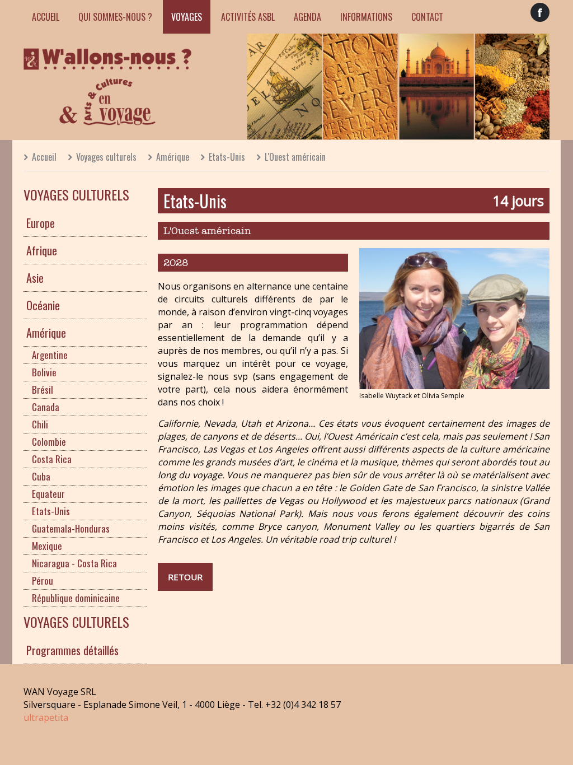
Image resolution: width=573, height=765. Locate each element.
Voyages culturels (106, 157)
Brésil (42, 389)
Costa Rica (52, 459)
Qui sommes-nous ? (115, 17)
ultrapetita (46, 717)
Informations (366, 17)
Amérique (172, 157)
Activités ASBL (248, 17)
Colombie (49, 442)
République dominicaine (76, 598)
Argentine (50, 355)
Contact (427, 17)
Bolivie (44, 372)
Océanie (43, 305)
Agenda (307, 17)
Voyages (186, 17)
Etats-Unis (227, 157)
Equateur (48, 494)
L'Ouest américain (295, 157)
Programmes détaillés (72, 650)
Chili (40, 424)
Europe (40, 222)
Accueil (45, 17)
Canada (45, 407)
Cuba (41, 476)
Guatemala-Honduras (71, 528)
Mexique (47, 546)
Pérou (42, 580)
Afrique (41, 250)
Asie (35, 277)
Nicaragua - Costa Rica (74, 563)
